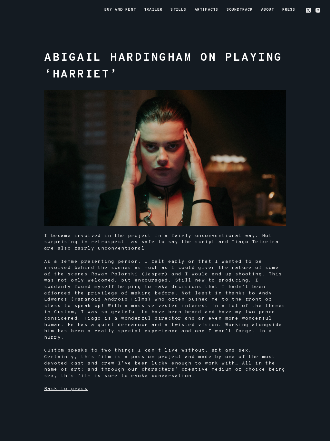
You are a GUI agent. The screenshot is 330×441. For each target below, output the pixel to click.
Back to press (66, 389)
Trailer (153, 9)
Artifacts (206, 9)
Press (289, 9)
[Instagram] (317, 10)
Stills (178, 9)
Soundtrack (240, 9)
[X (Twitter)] (308, 10)
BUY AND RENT (120, 9)
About (267, 9)
